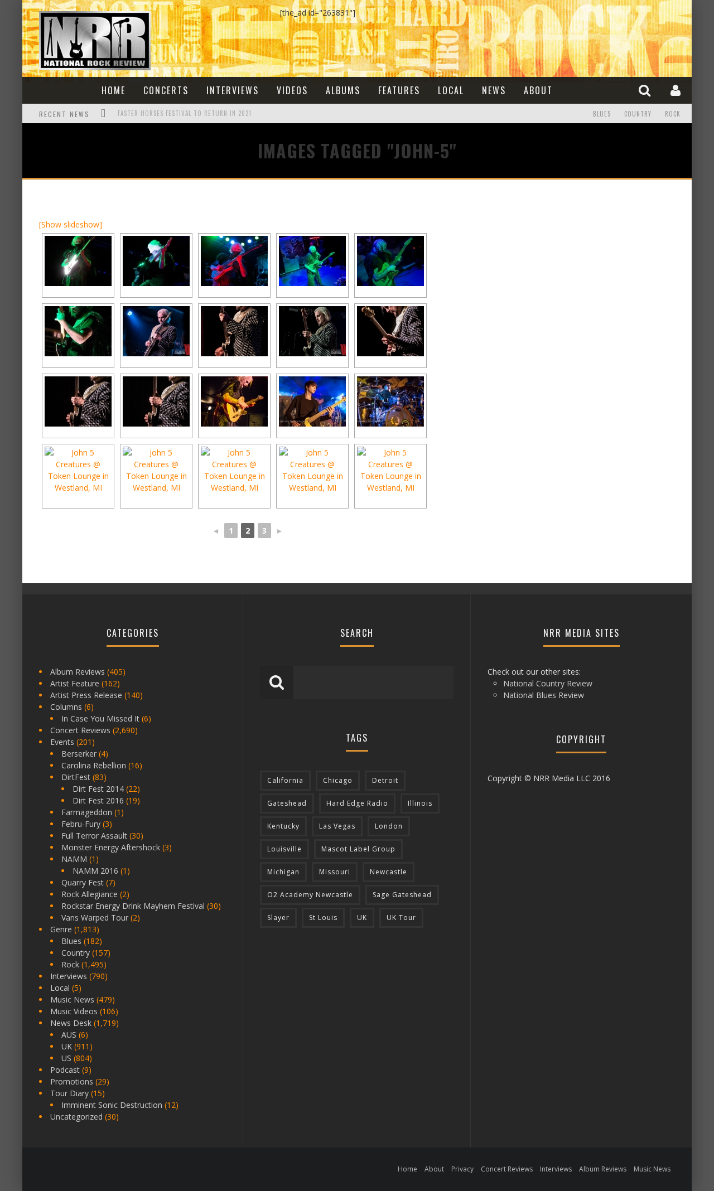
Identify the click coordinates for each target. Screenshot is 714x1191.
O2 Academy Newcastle (310, 894)
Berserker (79, 753)
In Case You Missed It (100, 718)
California (285, 780)
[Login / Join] (677, 90)
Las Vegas (337, 826)
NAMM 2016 (95, 870)
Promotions (71, 1081)
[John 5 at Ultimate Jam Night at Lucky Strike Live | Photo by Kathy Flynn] (156, 401)
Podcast (65, 1069)
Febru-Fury (80, 824)
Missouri (334, 872)
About (538, 90)
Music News (72, 999)
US (66, 1058)
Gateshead (287, 803)
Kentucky (283, 826)
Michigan (283, 872)
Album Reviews (77, 671)
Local (451, 90)
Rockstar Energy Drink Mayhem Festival (133, 905)
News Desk (70, 1023)
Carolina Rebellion (93, 765)
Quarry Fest (82, 882)
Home (114, 90)
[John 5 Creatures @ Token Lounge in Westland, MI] (234, 401)
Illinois (420, 803)
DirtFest (75, 777)
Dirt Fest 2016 (98, 800)
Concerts (166, 90)
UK (66, 1046)
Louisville (284, 849)
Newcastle (388, 872)
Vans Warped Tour (94, 917)
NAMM (74, 859)
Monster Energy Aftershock (110, 847)
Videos (292, 90)
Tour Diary (69, 1093)
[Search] (646, 90)
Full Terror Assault (94, 835)
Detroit (385, 780)
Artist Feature (74, 683)
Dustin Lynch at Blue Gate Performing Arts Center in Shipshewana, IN (231, 114)
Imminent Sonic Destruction (111, 1105)
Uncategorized (76, 1116)
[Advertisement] (557, 266)
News (494, 90)
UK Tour (401, 917)
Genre (61, 929)
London (389, 826)
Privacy (462, 1169)
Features (399, 90)
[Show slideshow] (70, 224)
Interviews (232, 90)
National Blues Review (543, 695)
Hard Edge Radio (357, 803)
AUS (68, 1034)
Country (638, 113)
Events (62, 742)
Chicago (338, 780)
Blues (602, 113)
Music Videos (74, 1011)
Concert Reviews (80, 730)
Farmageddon (86, 812)
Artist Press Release (86, 695)
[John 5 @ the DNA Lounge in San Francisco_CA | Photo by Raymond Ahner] (78, 261)
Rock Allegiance (89, 894)
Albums (343, 90)
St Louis (323, 917)
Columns (66, 706)
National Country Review (547, 683)
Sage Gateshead (402, 894)
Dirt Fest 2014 (98, 788)
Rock (673, 113)
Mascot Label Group (358, 849)
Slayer (278, 917)
